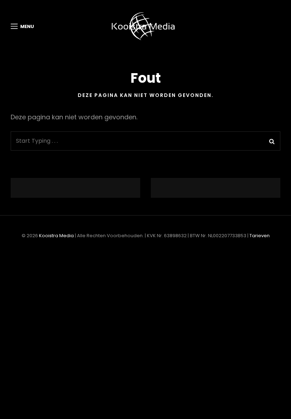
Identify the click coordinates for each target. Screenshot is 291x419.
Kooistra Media (56, 235)
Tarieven (259, 235)
